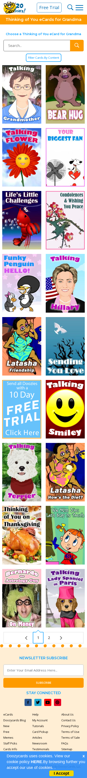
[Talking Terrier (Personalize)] (22, 472)
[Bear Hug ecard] (65, 94)
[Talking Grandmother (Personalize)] (22, 94)
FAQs (64, 743)
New (6, 726)
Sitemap (66, 749)
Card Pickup (40, 732)
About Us (67, 714)
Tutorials (38, 726)
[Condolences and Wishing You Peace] (65, 220)
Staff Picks (10, 743)
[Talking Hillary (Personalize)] (65, 283)
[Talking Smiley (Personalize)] (65, 409)
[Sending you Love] (65, 346)
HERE (36, 762)
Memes (8, 737)
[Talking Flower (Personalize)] (22, 157)
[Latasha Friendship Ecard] (22, 346)
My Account (40, 720)
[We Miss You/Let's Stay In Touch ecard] (65, 535)
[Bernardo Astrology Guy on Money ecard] (22, 598)
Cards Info (10, 749)
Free (6, 732)
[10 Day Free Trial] (22, 409)
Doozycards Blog (14, 720)
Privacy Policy (70, 726)
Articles (37, 737)
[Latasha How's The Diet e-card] (65, 472)
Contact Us (68, 720)
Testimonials (40, 749)
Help (35, 714)
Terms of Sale (70, 737)
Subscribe (43, 683)
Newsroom (39, 743)
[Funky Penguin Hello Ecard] (22, 283)
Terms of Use (70, 732)
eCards (8, 714)
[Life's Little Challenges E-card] (22, 220)
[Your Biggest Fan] (65, 157)
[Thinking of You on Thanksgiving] (22, 535)
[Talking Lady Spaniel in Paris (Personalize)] (65, 598)
